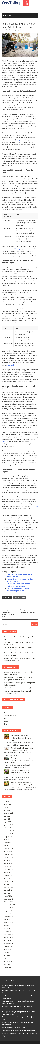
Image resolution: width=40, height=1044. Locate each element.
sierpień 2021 (8, 911)
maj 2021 (7, 920)
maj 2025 (7, 846)
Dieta (5, 712)
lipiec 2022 (7, 878)
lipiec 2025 (7, 840)
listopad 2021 (8, 902)
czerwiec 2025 (8, 843)
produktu (5, 441)
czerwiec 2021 (8, 917)
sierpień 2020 (8, 946)
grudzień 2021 (8, 899)
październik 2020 (9, 940)
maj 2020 (7, 955)
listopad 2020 (8, 937)
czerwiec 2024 (8, 857)
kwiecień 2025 (8, 849)
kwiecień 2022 (8, 887)
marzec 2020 (8, 961)
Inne (5, 718)
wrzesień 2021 (8, 908)
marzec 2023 (8, 872)
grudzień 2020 (8, 934)
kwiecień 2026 (8, 813)
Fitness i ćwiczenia (19, 597)
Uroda (6, 721)
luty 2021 (7, 929)
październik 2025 (9, 831)
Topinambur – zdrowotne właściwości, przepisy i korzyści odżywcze (21, 738)
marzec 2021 (8, 926)
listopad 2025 (8, 828)
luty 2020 (7, 964)
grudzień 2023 (8, 869)
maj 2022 (7, 884)
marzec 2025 (8, 851)
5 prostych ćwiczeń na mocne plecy (13, 1028)
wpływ (19, 140)
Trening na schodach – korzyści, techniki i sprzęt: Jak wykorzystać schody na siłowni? (18, 760)
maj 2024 (7, 860)
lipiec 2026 (7, 804)
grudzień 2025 (8, 825)
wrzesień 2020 (8, 943)
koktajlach (18, 249)
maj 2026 (7, 810)
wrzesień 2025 (8, 834)
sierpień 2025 (8, 837)
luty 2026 (7, 819)
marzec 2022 (8, 890)
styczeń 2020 (8, 967)
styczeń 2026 (8, 822)
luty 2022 (7, 893)
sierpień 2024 (8, 854)
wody (36, 506)
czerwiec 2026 (8, 807)
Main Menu (8, 16)
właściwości (10, 365)
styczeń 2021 (8, 931)
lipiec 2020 (7, 949)
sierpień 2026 (8, 801)
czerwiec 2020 (8, 952)
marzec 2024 (8, 863)
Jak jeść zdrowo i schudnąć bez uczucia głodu (18, 688)
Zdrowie (6, 724)
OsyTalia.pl (20, 30)
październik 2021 (9, 905)
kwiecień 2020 (8, 958)
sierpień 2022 (8, 875)
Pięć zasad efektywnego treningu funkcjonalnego (18, 1031)
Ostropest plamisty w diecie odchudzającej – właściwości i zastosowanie (20, 772)
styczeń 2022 (8, 896)
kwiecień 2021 (8, 923)
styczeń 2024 (8, 866)
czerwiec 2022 (8, 881)
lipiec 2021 (7, 914)
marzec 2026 (8, 816)
